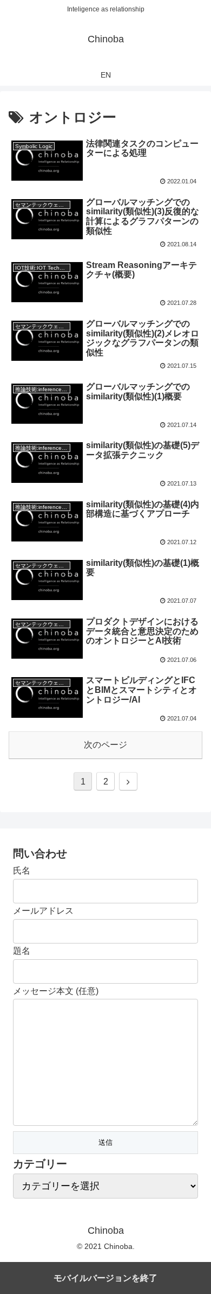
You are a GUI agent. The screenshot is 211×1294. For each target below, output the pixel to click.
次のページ (105, 744)
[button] (189, 1022)
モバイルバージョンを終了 (105, 1277)
